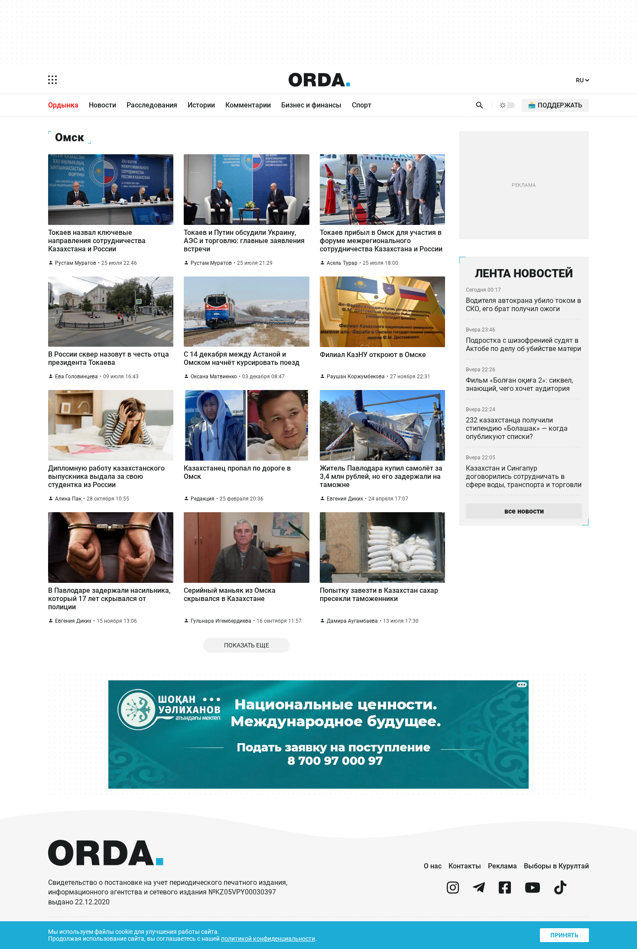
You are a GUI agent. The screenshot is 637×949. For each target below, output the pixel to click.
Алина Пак (68, 499)
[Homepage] (319, 80)
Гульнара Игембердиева (221, 621)
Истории (201, 105)
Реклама (502, 866)
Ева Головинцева (76, 377)
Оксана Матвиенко (214, 377)
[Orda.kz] (105, 874)
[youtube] (532, 891)
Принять (564, 935)
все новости (524, 511)
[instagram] (452, 891)
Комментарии (248, 105)
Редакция (202, 499)
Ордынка (63, 105)
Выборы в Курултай (556, 866)
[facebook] (504, 891)
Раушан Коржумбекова (356, 377)
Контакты (464, 866)
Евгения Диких (345, 499)
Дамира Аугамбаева (352, 621)
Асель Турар (342, 263)
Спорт (361, 105)
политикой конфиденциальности (268, 938)
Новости (102, 105)
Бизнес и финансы (311, 105)
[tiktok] (560, 891)
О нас (433, 866)
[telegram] (478, 891)
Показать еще (246, 645)
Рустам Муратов (75, 263)
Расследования (152, 105)
